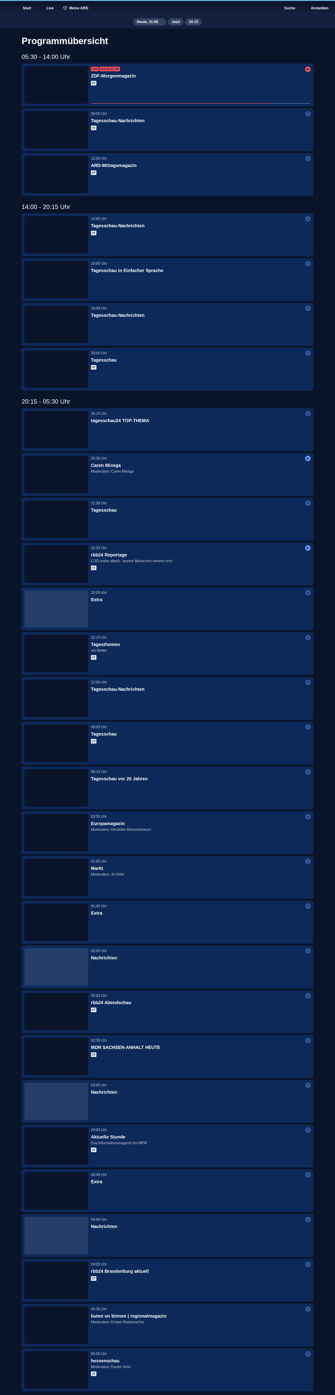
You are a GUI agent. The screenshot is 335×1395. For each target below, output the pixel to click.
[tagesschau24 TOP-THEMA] (56, 429)
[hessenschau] (56, 1369)
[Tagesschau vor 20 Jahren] (56, 787)
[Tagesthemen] (56, 653)
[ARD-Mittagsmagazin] (56, 174)
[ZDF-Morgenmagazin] (56, 85)
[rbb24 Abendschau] (56, 1011)
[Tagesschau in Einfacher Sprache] (56, 279)
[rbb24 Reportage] (56, 564)
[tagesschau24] (167, 8)
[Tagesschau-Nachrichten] (56, 129)
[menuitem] (7, 8)
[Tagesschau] (56, 369)
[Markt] (56, 877)
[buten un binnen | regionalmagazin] (56, 1325)
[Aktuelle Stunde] (56, 1146)
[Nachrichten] (56, 966)
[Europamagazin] (56, 832)
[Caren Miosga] (56, 474)
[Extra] (56, 608)
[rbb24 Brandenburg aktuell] (56, 1280)
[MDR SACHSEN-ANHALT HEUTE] (56, 1056)
